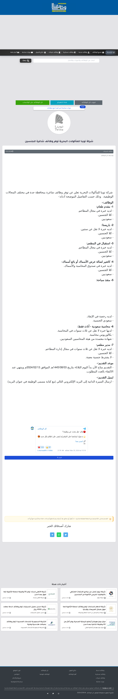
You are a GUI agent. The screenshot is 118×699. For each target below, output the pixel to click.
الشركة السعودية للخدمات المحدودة (32, 628)
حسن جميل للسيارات (37, 613)
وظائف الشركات (107, 151)
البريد (60, 457)
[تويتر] (52, 693)
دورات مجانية (100, 682)
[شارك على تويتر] (65, 534)
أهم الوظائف (72, 674)
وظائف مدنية (100, 670)
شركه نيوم (100, 598)
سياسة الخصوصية (17, 682)
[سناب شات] (58, 693)
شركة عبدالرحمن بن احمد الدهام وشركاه (91, 613)
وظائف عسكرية (100, 674)
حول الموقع (17, 670)
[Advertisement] (59, 32)
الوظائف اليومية (45, 674)
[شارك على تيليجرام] (52, 534)
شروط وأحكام (17, 678)
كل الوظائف (44, 670)
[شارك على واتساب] (59, 534)
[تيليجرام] (46, 693)
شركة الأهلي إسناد (38, 598)
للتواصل (16, 674)
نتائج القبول (72, 670)
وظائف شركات (100, 678)
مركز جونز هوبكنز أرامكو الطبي (94, 628)
